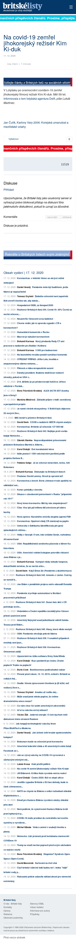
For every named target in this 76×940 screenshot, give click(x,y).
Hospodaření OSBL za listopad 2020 (35, 305)
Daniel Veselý (24, 287)
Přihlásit (9, 190)
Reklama (8, 914)
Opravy (7, 910)
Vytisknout (13, 138)
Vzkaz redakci (36, 907)
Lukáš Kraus (23, 764)
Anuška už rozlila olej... (46, 692)
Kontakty (8, 907)
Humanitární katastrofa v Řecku (33, 332)
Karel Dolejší (23, 449)
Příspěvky (34, 914)
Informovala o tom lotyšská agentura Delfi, (30, 99)
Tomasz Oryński (25, 296)
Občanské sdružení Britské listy (38, 927)
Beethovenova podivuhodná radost (47, 669)
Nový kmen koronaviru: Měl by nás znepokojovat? (42, 503)
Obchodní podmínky (13, 917)
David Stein (23, 422)
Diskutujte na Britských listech (49, 471)
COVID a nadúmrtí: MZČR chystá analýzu (50, 422)
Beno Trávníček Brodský (29, 390)
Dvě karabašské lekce (42, 449)
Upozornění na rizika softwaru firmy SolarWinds (41, 656)
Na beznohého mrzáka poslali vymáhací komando (42, 354)
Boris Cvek (22, 669)
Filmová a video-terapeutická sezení (35, 368)
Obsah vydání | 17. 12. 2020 (23, 272)
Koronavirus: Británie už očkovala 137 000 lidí (40, 426)
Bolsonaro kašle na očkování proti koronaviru (40, 741)
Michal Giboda (24, 827)
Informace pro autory (40, 910)
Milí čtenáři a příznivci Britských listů (33, 417)
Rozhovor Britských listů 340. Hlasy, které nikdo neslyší (44, 629)
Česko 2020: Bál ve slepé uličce (47, 777)
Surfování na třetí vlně (46, 863)
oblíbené (67, 217)
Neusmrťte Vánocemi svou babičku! (35, 318)
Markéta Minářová (26, 399)
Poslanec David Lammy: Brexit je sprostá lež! (40, 476)
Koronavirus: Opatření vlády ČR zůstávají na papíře (43, 521)
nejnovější (52, 217)
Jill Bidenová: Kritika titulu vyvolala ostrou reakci (41, 773)
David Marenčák (25, 863)
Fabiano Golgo (24, 462)
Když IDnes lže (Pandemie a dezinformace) (50, 570)
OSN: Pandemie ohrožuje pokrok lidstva (37, 633)
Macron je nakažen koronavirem (33, 336)
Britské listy (31, 7)
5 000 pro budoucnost (46, 350)
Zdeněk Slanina (25, 440)
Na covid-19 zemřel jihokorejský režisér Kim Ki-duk (43, 768)
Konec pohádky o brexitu (29, 489)
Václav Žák (22, 714)
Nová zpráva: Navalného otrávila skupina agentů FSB (44, 516)
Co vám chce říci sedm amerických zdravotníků (41, 705)
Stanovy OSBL (37, 903)
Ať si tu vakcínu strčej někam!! (32, 710)
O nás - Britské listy (13, 903)
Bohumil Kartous (25, 341)
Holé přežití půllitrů (40, 764)
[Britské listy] (38, 83)
